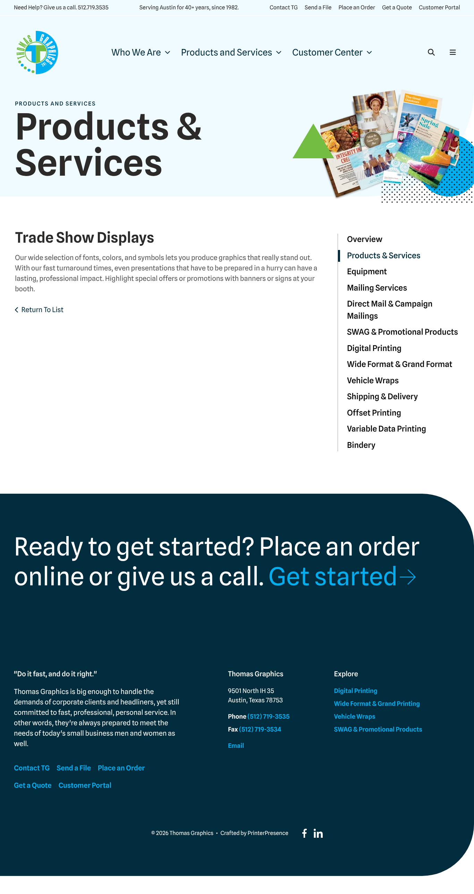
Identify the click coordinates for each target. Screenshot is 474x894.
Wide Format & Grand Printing (377, 704)
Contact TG (284, 7)
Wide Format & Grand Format (399, 364)
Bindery (361, 445)
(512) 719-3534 (260, 729)
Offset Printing (374, 413)
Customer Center (327, 52)
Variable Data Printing (386, 429)
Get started (333, 577)
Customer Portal (439, 7)
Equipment (367, 271)
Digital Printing (374, 348)
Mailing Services (377, 288)
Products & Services (384, 255)
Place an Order (356, 7)
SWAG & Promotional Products (402, 332)
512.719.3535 (93, 7)
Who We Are (136, 52)
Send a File (318, 7)
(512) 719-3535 (268, 716)
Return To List (42, 310)
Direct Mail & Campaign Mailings (390, 310)
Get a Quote (397, 7)
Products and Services (226, 52)
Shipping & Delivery (382, 396)
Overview (364, 239)
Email (236, 746)
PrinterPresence (268, 833)
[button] (431, 52)
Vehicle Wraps (373, 380)
